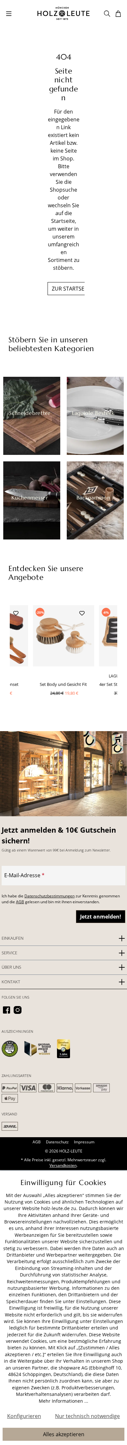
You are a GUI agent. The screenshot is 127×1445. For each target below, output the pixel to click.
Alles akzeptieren (63, 1434)
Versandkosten (63, 1165)
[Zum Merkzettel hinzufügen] (16, 612)
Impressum (84, 1142)
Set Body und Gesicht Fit (63, 684)
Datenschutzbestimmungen (49, 896)
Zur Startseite (72, 288)
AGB (20, 902)
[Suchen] (107, 13)
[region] (63, 661)
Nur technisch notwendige (87, 1416)
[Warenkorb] (118, 13)
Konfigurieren (24, 1416)
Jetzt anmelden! (100, 916)
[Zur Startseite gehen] (63, 13)
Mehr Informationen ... (63, 1401)
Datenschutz (57, 1142)
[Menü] (8, 13)
